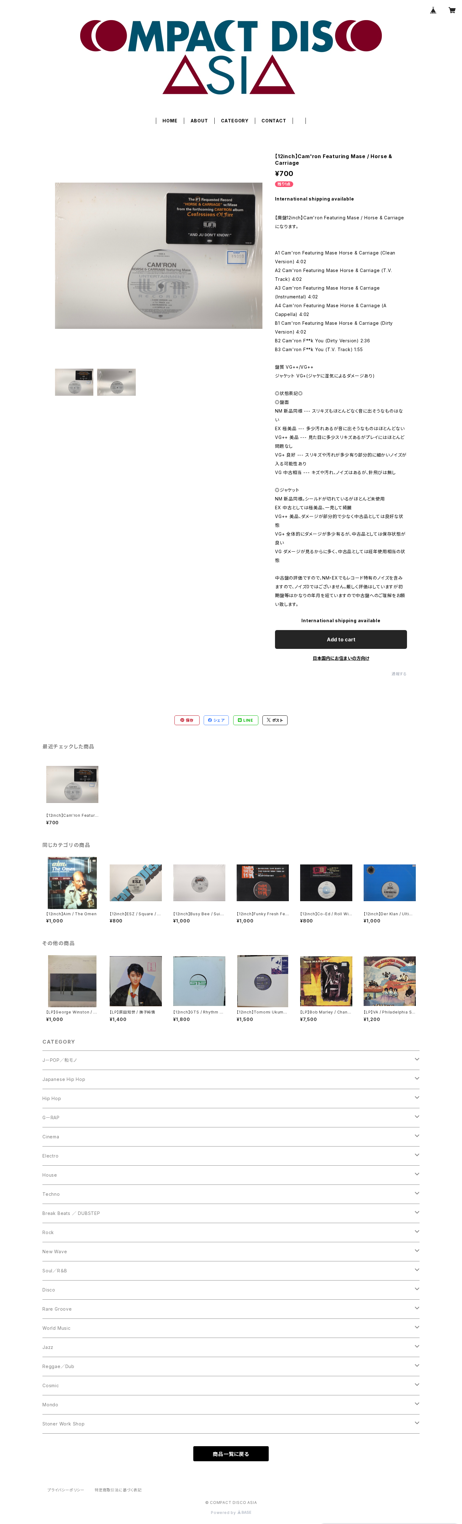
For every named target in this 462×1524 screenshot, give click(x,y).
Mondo (50, 1404)
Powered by (224, 1512)
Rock (48, 1232)
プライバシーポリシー (66, 1490)
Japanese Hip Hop (63, 1079)
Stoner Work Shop (63, 1423)
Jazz (47, 1347)
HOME (169, 120)
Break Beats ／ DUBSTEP (71, 1213)
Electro (50, 1155)
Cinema (50, 1136)
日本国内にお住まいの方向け (341, 658)
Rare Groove (57, 1309)
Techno (51, 1194)
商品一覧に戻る (231, 1454)
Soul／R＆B (54, 1270)
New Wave (54, 1251)
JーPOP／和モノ (59, 1060)
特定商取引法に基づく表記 (118, 1490)
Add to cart (341, 639)
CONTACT (273, 120)
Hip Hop (51, 1098)
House (49, 1175)
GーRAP (51, 1117)
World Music (56, 1328)
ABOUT (199, 120)
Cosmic (50, 1385)
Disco (48, 1289)
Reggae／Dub (58, 1366)
